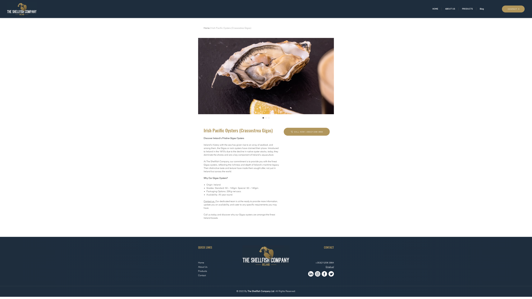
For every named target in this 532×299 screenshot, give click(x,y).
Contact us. (209, 201)
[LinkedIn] (311, 274)
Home (207, 28)
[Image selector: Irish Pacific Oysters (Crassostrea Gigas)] (263, 117)
